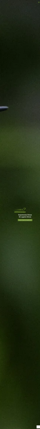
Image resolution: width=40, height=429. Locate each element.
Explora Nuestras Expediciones (25, 220)
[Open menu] (39, 2)
